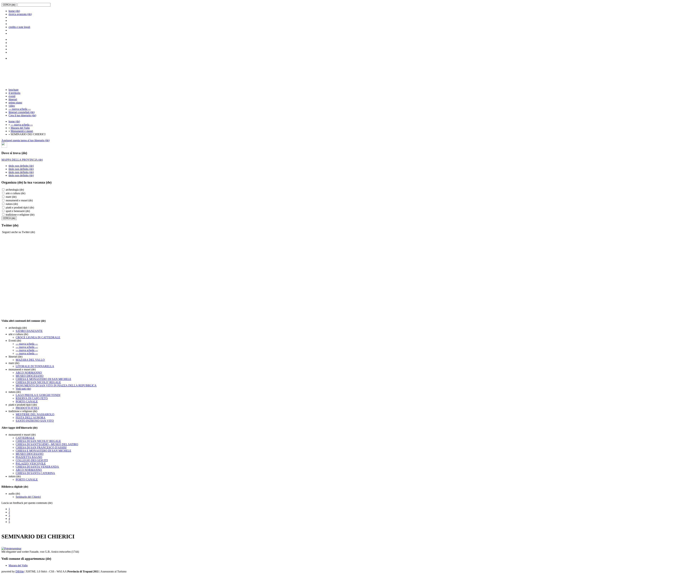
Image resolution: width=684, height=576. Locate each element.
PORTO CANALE (27, 401)
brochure (14, 89)
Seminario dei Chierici (28, 496)
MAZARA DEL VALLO (30, 359)
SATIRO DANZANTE (29, 330)
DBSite (19, 571)
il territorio (14, 92)
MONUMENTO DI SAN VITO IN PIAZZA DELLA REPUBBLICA (56, 385)
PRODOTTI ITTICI (27, 407)
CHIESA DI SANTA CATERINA (35, 473)
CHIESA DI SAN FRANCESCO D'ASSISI (41, 447)
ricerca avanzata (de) (20, 14)
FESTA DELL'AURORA (30, 417)
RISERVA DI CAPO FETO (32, 398)
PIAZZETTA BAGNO (29, 457)
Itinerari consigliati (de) (22, 112)
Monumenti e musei (22, 131)
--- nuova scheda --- (20, 108)
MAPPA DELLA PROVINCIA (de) (22, 159)
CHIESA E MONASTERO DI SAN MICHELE (43, 379)
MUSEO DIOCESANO (29, 375)
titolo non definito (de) (21, 165)
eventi (12, 96)
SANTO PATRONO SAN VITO (35, 420)
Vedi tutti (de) (23, 388)
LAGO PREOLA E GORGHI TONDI (38, 395)
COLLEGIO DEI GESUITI (32, 460)
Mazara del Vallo (20, 127)
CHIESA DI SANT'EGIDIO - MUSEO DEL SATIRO (47, 444)
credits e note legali (19, 27)
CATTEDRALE (25, 437)
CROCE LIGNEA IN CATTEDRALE (38, 337)
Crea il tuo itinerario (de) (22, 115)
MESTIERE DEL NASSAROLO (35, 414)
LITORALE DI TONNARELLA (35, 366)
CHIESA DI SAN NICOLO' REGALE (38, 382)
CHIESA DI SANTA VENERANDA (37, 466)
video (12, 105)
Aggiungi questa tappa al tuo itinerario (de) (25, 140)
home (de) (14, 10)
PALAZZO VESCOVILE (31, 463)
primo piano (15, 102)
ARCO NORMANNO (29, 372)
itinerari (13, 99)
